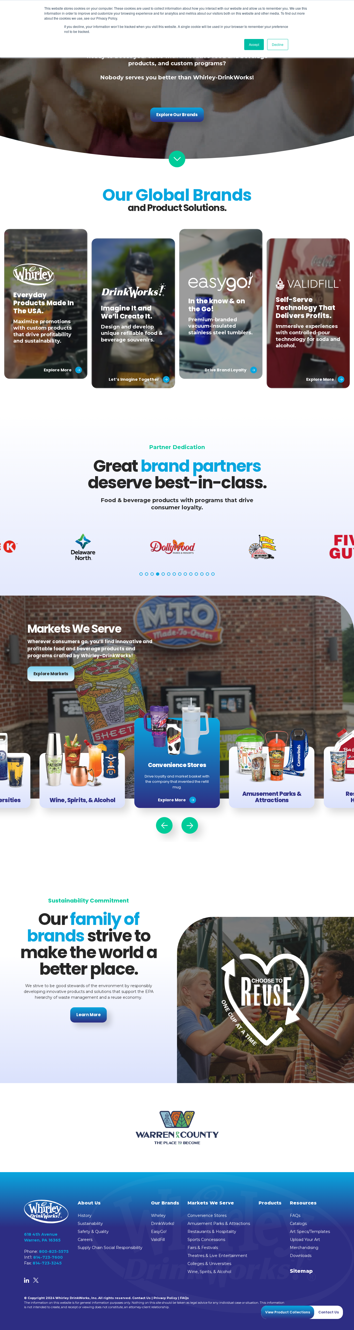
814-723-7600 (48, 1257)
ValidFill (158, 1239)
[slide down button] (177, 159)
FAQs (295, 1215)
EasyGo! (158, 1231)
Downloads (300, 1255)
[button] (141, 574)
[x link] (35, 1281)
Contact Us (141, 1298)
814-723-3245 (47, 1263)
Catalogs (298, 1223)
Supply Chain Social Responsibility (110, 1247)
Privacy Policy (165, 1298)
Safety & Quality (93, 1231)
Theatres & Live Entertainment (217, 1255)
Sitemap (301, 1271)
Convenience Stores (207, 1215)
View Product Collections (287, 1312)
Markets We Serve (211, 1203)
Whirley (158, 1215)
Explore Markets (51, 674)
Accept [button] (254, 44)
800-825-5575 (54, 1251)
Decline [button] (277, 44)
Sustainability (90, 1223)
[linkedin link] (26, 1281)
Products (270, 1203)
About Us (89, 1203)
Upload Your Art (305, 1239)
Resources (303, 1203)
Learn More (88, 1015)
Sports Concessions (206, 1239)
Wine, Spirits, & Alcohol (209, 1271)
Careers (85, 1239)
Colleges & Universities (209, 1263)
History (85, 1215)
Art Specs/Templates (310, 1231)
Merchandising (304, 1247)
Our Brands (165, 1203)
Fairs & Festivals (203, 1247)
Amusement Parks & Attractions (219, 1223)
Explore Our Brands (177, 115)
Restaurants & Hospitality (212, 1231)
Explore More (172, 800)
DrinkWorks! (162, 1223)
